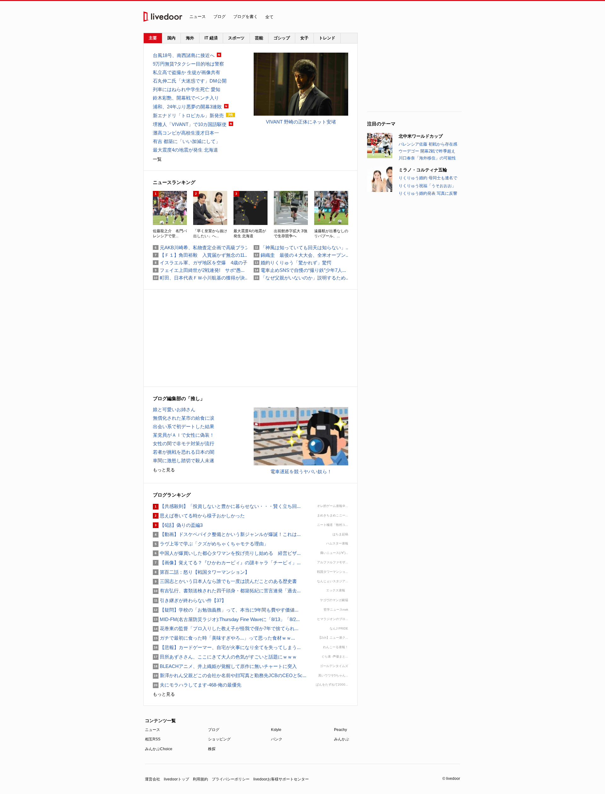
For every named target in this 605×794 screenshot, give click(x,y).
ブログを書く (245, 16)
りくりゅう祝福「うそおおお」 (427, 185)
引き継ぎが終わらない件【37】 (189, 600)
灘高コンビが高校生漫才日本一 (186, 132)
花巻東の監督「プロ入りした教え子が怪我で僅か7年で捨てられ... (225, 628)
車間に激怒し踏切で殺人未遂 (183, 460)
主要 (153, 38)
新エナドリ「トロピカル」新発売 (188, 115)
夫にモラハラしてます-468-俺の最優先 (197, 684)
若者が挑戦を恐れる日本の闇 (183, 452)
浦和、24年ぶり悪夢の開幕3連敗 (187, 106)
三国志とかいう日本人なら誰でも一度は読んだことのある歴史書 (225, 581)
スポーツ (236, 38)
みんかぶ (341, 739)
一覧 (157, 159)
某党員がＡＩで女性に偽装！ (183, 435)
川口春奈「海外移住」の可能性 (427, 158)
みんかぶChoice (158, 749)
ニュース (197, 16)
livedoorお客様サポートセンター (281, 779)
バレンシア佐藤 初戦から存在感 (428, 144)
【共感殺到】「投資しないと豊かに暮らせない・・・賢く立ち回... (227, 506)
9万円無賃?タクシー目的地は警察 (188, 63)
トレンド (327, 38)
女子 (304, 38)
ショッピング (219, 739)
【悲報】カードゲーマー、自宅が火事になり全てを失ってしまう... (227, 647)
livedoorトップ (176, 779)
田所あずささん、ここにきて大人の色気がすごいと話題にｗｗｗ (225, 656)
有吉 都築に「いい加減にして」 (186, 141)
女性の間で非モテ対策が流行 (183, 443)
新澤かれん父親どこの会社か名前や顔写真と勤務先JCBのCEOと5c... (229, 675)
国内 (171, 38)
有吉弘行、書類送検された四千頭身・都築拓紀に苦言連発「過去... (227, 590)
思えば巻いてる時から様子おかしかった (199, 515)
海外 (190, 38)
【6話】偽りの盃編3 (178, 525)
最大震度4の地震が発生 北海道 (185, 149)
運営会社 (152, 779)
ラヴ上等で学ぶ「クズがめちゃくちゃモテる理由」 (210, 543)
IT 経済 (211, 38)
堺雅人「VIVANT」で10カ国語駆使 (190, 124)
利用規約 (200, 779)
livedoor (162, 16)
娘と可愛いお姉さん (174, 409)
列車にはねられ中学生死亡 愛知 (186, 89)
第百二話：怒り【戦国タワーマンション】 (201, 572)
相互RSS (152, 739)
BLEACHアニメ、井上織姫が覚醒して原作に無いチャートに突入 (225, 666)
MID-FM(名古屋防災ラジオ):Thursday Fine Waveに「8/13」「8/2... (226, 619)
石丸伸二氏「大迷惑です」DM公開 (190, 80)
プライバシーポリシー (231, 779)
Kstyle (276, 730)
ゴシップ (282, 38)
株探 (212, 749)
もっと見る (164, 469)
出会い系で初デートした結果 (183, 426)
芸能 (259, 38)
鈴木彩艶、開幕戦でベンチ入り (186, 98)
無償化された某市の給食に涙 (183, 418)
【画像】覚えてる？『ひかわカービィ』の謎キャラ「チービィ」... (227, 562)
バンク (276, 739)
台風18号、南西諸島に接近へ (184, 55)
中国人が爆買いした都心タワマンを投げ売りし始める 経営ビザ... (227, 553)
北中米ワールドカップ (421, 136)
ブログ (219, 16)
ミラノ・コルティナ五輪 (423, 169)
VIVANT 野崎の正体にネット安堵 (301, 121)
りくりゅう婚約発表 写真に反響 (428, 193)
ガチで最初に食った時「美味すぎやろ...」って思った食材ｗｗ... (224, 638)
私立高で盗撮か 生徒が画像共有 (186, 72)
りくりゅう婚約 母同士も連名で (428, 177)
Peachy (340, 730)
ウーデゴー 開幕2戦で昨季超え (427, 151)
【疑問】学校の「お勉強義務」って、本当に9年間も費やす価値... (225, 609)
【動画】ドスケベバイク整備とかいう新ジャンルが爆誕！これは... (227, 534)
